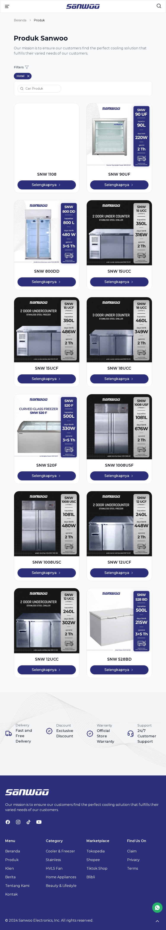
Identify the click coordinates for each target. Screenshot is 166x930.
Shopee (93, 860)
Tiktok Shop (96, 868)
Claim (132, 851)
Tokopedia (95, 851)
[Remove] (28, 76)
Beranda (20, 20)
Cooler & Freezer (60, 851)
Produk (12, 860)
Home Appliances (61, 877)
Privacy (133, 860)
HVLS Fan (54, 868)
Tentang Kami (17, 886)
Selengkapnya (44, 185)
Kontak (11, 894)
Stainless (53, 860)
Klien (9, 868)
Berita (10, 877)
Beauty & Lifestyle (61, 886)
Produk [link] (39, 20)
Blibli (90, 877)
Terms (132, 868)
